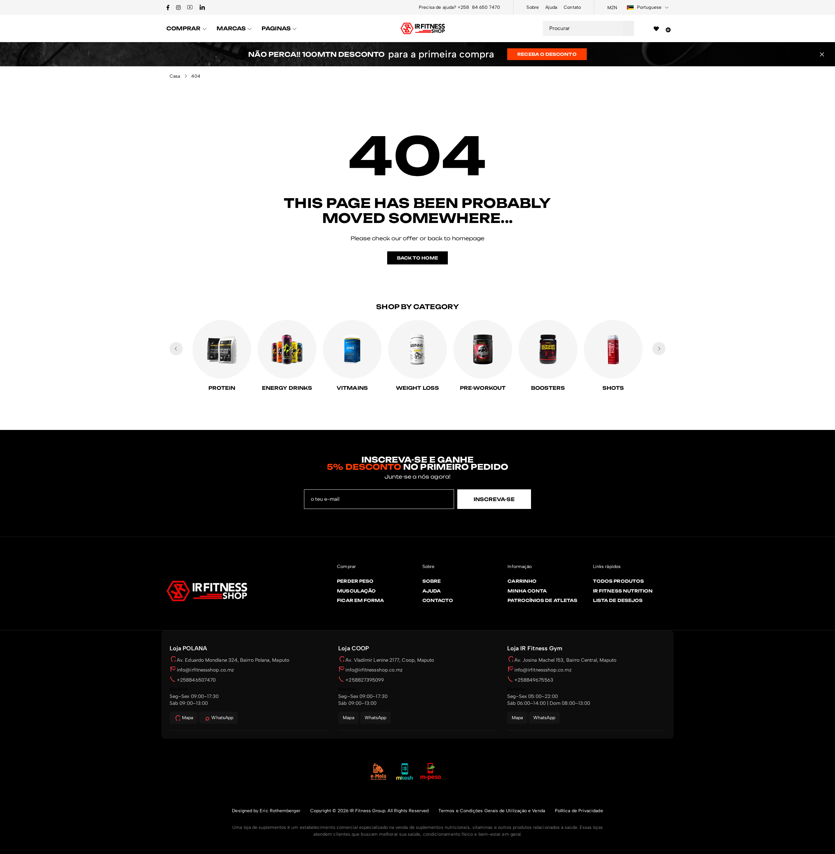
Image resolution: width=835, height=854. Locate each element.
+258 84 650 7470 (479, 7)
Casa (175, 76)
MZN (612, 7)
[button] (821, 54)
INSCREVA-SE (494, 499)
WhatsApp (222, 717)
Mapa (187, 717)
